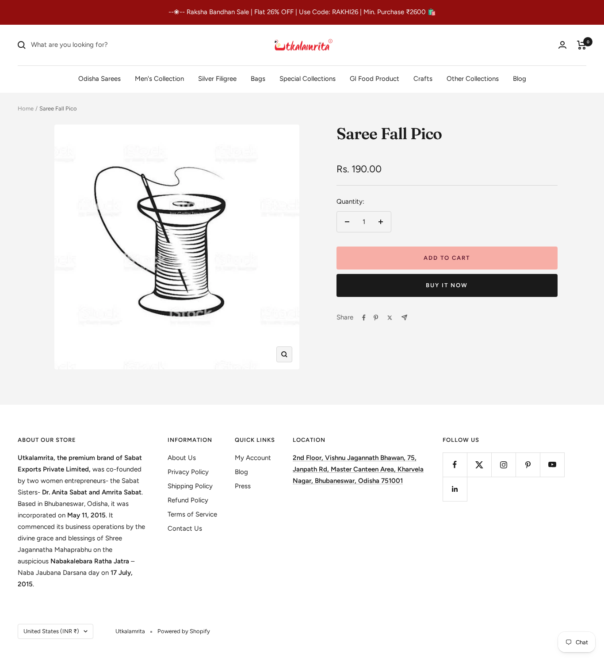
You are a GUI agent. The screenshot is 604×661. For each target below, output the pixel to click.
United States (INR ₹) (51, 631)
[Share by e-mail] (404, 317)
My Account (253, 458)
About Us (182, 458)
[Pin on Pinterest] (376, 318)
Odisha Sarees (99, 78)
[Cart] (581, 45)
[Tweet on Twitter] (390, 318)
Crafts (422, 78)
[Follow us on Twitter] (479, 464)
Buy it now (447, 285)
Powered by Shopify (183, 631)
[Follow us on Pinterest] (528, 464)
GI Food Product (374, 78)
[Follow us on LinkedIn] (455, 489)
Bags (258, 78)
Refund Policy (188, 500)
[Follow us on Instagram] (503, 464)
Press (243, 486)
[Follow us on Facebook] (455, 464)
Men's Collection (159, 78)
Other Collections (473, 78)
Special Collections (307, 78)
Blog (519, 78)
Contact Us (185, 528)
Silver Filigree (217, 78)
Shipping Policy (190, 486)
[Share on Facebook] (364, 318)
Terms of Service (192, 514)
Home (26, 108)
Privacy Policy (188, 472)
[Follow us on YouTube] (552, 464)
